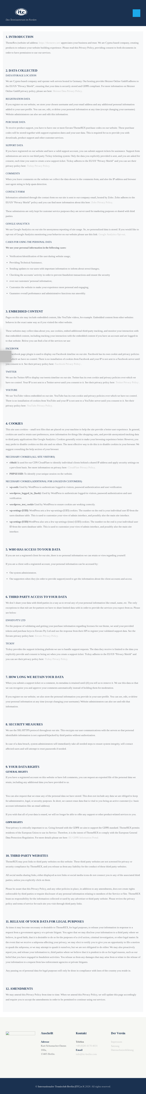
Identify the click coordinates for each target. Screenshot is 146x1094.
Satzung (115, 1046)
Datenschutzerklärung (122, 1050)
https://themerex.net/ (49, 42)
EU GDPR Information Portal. (84, 837)
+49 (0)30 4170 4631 (87, 1045)
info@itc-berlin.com (86, 1054)
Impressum (116, 1041)
